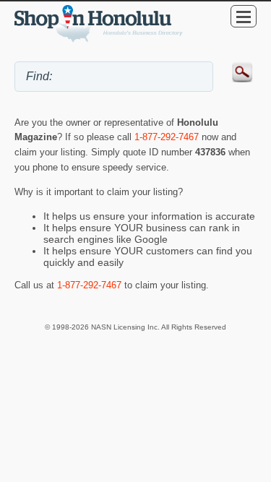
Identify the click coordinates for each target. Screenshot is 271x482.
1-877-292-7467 (166, 137)
